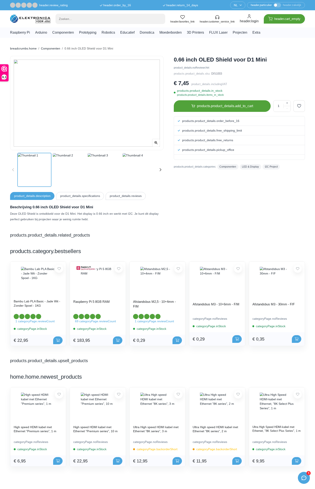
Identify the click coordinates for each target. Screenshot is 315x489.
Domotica (147, 32)
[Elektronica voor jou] (30, 19)
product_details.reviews (126, 196)
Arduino (41, 32)
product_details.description (32, 196)
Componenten (63, 32)
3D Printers (195, 32)
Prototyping (87, 32)
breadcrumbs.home (23, 48)
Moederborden (170, 32)
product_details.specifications (80, 196)
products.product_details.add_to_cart (225, 106)
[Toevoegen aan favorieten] (299, 106)
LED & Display (250, 166)
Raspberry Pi (20, 32)
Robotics (108, 32)
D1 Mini (70, 213)
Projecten (240, 32)
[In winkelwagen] (58, 340)
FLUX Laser (218, 32)
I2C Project (271, 166)
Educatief (127, 32)
